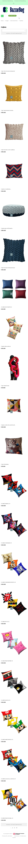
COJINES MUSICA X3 (5, 700)
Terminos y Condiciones (20, 836)
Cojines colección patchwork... (8, 425)
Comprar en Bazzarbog (20, 1)
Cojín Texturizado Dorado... (7, 110)
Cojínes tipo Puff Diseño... (7, 228)
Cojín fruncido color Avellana (8, 149)
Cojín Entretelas (5, 464)
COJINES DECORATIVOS (6, 307)
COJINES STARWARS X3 (6, 543)
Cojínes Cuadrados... (6, 189)
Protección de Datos (7, 836)
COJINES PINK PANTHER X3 (7, 661)
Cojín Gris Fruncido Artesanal (8, 71)
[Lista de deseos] (11, 58)
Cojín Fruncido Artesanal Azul (8, 267)
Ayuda (14, 837)
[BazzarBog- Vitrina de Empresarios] (14, 10)
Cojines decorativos (6, 346)
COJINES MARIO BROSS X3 (7, 739)
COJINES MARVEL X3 (5, 503)
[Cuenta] (14, 3)
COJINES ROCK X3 (5, 621)
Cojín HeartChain (5, 385)
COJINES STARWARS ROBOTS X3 (8, 582)
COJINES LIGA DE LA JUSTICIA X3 (8, 779)
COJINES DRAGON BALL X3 (7, 818)
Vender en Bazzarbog (7, 1)
